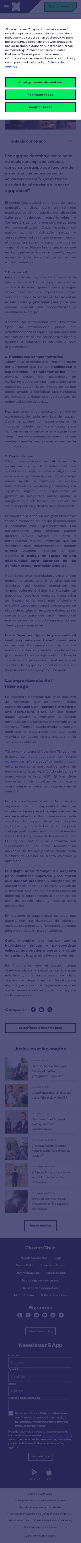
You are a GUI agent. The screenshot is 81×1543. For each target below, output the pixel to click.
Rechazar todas (40, 94)
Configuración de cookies (40, 82)
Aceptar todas (41, 107)
